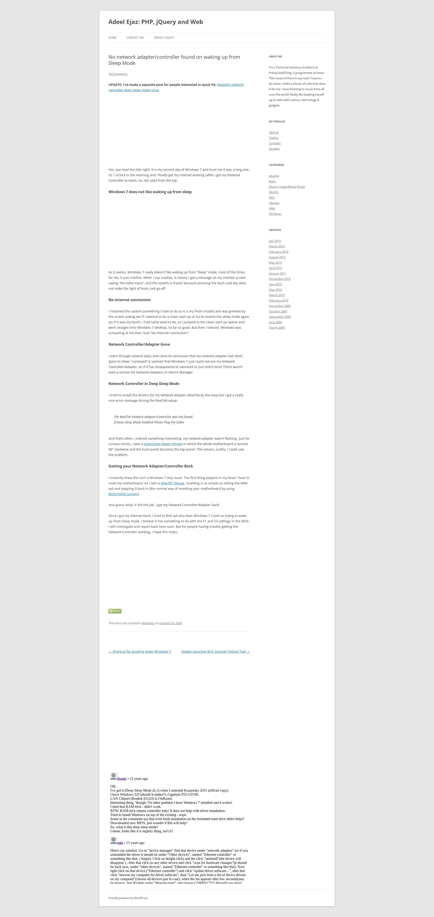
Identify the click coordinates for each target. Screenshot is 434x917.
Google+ (274, 149)
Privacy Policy (164, 38)
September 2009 (280, 317)
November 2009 (279, 306)
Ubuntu (274, 203)
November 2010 (279, 279)
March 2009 (277, 328)
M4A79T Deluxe (172, 483)
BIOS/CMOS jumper (123, 494)
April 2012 (275, 268)
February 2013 (278, 252)
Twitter (273, 138)
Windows (148, 623)
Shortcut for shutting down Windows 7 (139, 651)
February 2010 (278, 300)
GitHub (274, 132)
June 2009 (275, 322)
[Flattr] (114, 612)
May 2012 (275, 262)
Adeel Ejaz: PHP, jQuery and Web (155, 22)
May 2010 (275, 290)
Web (272, 208)
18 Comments (117, 74)
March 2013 (277, 246)
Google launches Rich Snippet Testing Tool (215, 651)
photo (177, 444)
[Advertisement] (179, 130)
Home (112, 38)
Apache (274, 176)
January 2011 (277, 273)
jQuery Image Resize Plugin (287, 187)
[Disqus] (179, 711)
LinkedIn (275, 143)
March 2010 (277, 295)
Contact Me (135, 38)
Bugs (272, 181)
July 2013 (275, 241)
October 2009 (278, 311)
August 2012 (277, 257)
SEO (271, 197)
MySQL (274, 192)
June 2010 (275, 284)
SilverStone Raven (157, 444)
